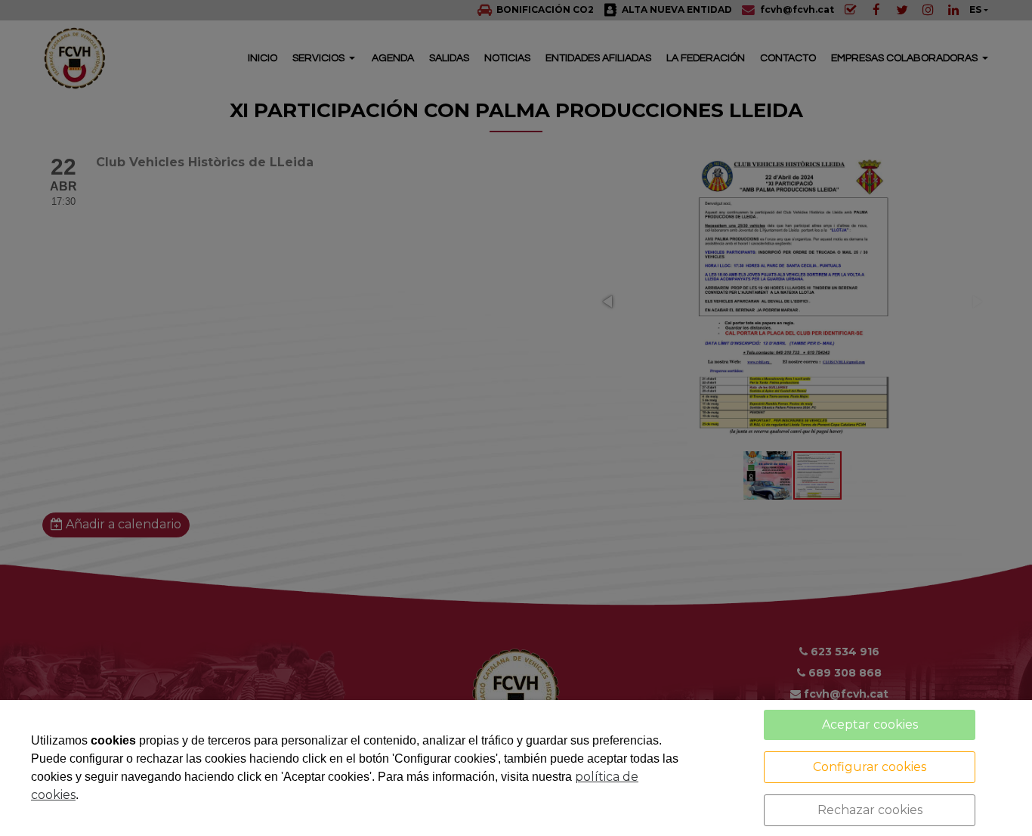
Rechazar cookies (869, 810)
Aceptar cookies (870, 724)
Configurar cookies (869, 767)
